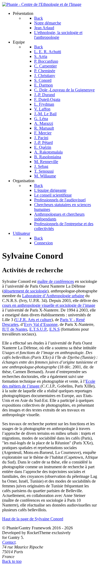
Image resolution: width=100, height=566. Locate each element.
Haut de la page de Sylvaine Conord (32, 519)
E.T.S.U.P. (38, 329)
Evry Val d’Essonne (41, 324)
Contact (8, 542)
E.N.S (54, 329)
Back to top (12, 561)
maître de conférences (55, 281)
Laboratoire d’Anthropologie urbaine (53, 295)
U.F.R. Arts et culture (33, 319)
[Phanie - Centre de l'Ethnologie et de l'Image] (41, 4)
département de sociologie (25, 291)
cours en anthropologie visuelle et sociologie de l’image (48, 305)
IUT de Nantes (14, 329)
